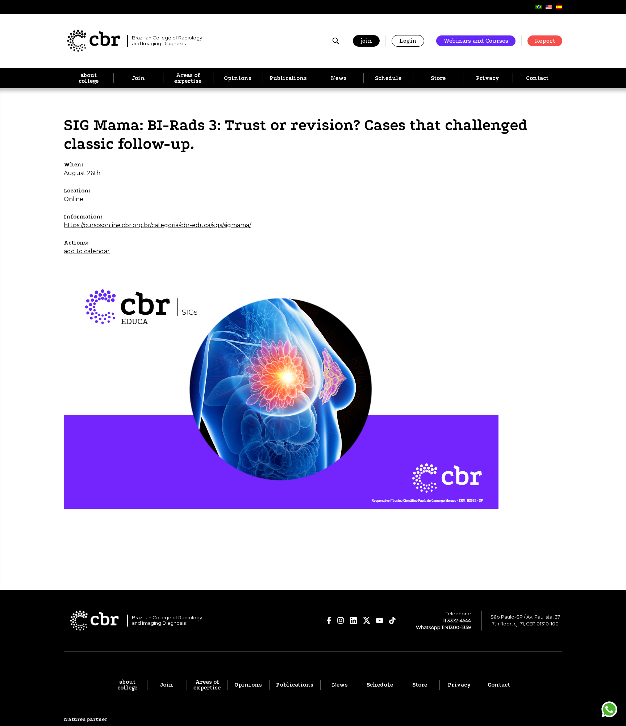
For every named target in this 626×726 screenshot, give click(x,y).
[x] (366, 620)
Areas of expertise (187, 78)
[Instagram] (340, 620)
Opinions (237, 78)
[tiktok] (392, 620)
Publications (288, 78)
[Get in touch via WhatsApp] (609, 709)
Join (138, 78)
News (339, 78)
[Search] (336, 41)
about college (89, 78)
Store (438, 78)
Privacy (487, 78)
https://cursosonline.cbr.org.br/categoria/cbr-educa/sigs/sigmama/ (157, 225)
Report (545, 40)
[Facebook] (329, 620)
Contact (537, 78)
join (366, 40)
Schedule (388, 78)
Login (408, 40)
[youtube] (379, 621)
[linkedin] (353, 620)
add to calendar (87, 251)
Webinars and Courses (475, 40)
